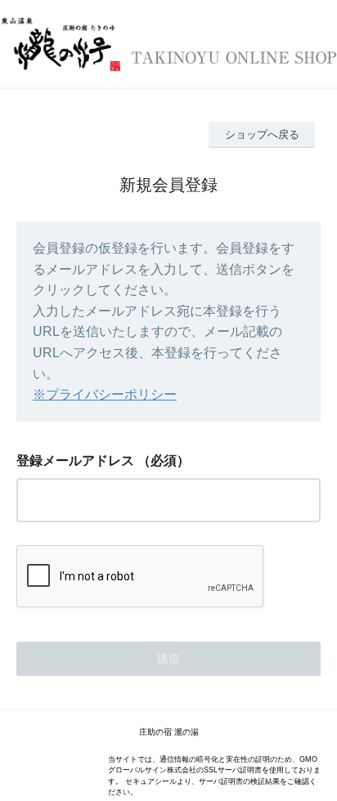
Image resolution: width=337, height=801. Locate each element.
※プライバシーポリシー (105, 394)
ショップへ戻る (262, 134)
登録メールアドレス (75, 461)
